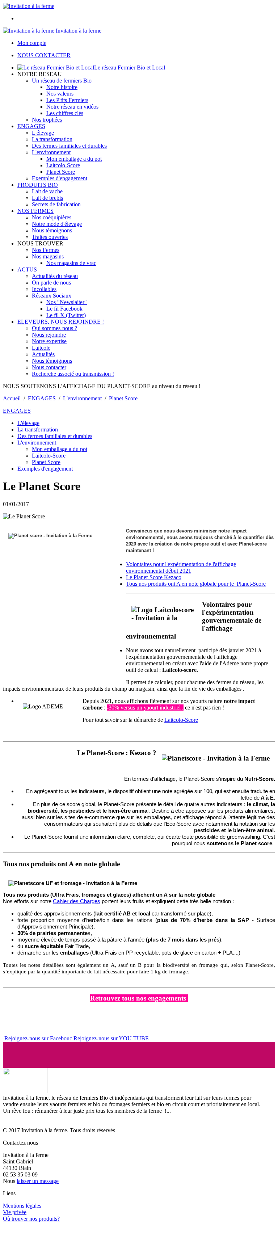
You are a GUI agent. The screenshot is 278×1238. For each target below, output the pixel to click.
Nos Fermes (45, 250)
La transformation (52, 139)
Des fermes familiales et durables (69, 146)
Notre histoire (61, 87)
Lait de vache (47, 191)
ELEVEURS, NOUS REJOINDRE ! (60, 322)
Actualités (43, 354)
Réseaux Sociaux (51, 295)
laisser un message (38, 1181)
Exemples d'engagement (59, 178)
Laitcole (41, 348)
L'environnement (51, 152)
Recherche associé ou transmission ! (73, 374)
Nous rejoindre (49, 335)
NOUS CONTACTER (44, 55)
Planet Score (60, 172)
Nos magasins (48, 256)
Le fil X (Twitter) (66, 315)
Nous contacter (49, 367)
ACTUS (27, 269)
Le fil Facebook (64, 309)
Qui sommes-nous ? (54, 328)
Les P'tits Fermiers (67, 100)
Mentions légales (22, 1206)
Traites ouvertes (50, 237)
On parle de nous (51, 282)
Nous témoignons (52, 230)
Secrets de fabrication (56, 204)
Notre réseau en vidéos (72, 107)
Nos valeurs (59, 93)
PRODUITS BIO (37, 185)
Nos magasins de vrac (71, 263)
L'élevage (43, 133)
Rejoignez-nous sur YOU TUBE (111, 1038)
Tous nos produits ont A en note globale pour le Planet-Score (196, 584)
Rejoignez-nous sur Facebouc (38, 1038)
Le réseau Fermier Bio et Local (129, 67)
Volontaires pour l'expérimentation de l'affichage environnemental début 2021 (181, 567)
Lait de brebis (47, 198)
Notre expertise (49, 341)
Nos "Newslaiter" (66, 302)
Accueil (12, 398)
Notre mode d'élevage (57, 224)
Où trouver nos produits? (31, 1219)
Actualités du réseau (55, 276)
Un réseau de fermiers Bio (62, 80)
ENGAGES (31, 126)
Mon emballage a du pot (74, 159)
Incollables (44, 289)
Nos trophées (47, 120)
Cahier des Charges (76, 901)
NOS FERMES (35, 211)
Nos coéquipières (51, 217)
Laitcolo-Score (63, 165)
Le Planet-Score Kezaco (153, 577)
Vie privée (14, 1212)
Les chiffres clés (64, 113)
